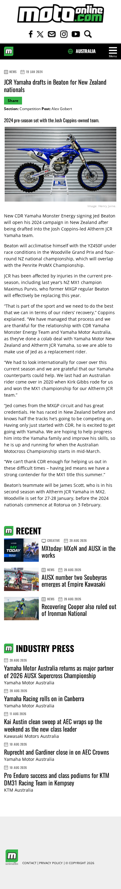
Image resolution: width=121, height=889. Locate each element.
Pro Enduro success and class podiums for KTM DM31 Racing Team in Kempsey (56, 778)
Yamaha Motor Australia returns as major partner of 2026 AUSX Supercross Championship (59, 671)
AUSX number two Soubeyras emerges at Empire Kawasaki (74, 580)
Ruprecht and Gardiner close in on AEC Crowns (56, 751)
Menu (113, 56)
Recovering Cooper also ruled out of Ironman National (79, 610)
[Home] (60, 13)
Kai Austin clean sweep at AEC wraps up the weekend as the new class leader (53, 725)
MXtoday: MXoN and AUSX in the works (78, 551)
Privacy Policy (51, 863)
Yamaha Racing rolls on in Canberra (44, 698)
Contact (29, 863)
